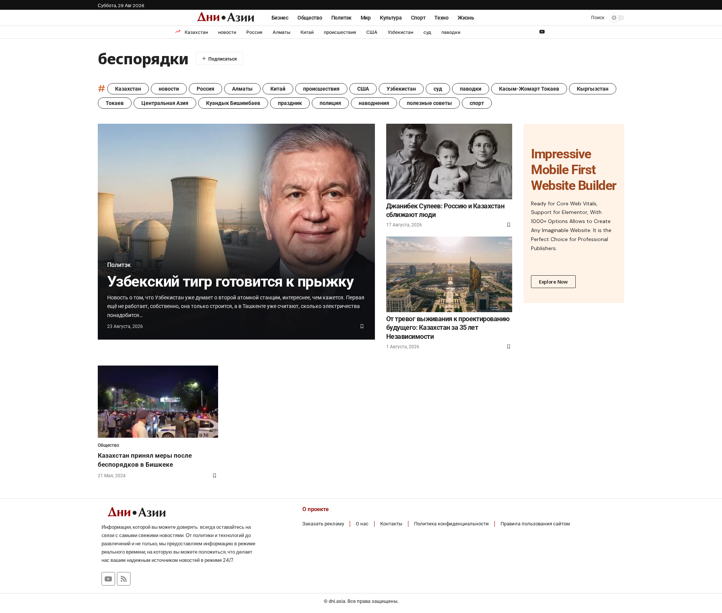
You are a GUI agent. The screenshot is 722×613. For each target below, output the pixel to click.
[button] (592, 18)
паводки (450, 32)
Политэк (119, 265)
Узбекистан (400, 32)
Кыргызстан (592, 89)
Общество (108, 445)
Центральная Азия (164, 103)
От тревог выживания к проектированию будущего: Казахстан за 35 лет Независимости (448, 327)
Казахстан (196, 32)
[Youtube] (108, 579)
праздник (290, 103)
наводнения (374, 103)
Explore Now (553, 281)
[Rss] (123, 579)
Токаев (115, 103)
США (372, 32)
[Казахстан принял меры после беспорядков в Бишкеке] (158, 402)
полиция (330, 103)
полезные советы (429, 103)
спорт (477, 103)
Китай (307, 32)
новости (227, 32)
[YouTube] (542, 32)
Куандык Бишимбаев (233, 103)
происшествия (340, 32)
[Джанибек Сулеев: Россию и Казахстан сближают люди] (449, 161)
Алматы (281, 32)
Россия (254, 32)
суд (427, 32)
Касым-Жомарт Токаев (529, 89)
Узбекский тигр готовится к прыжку (230, 281)
